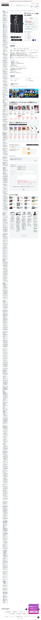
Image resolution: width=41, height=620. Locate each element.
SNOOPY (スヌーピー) (6, 252)
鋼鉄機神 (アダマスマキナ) (6, 72)
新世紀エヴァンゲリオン (5, 41)
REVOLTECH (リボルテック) (6, 290)
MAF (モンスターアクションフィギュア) (6, 465)
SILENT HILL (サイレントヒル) (6, 487)
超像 (4, 391)
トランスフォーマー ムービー (5, 61)
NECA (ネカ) (5, 545)
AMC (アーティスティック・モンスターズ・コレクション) (6, 353)
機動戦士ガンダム (5, 21)
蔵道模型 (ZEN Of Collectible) (6, 510)
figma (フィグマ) (5, 377)
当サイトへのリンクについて (27, 616)
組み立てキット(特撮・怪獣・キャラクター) (6, 556)
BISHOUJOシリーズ (5, 312)
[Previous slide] (10, 23)
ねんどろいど (5, 372)
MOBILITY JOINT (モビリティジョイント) (6, 197)
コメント (12, 174)
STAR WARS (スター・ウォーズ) (6, 114)
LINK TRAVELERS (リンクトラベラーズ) (6, 188)
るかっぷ (5, 443)
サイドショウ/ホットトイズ (6, 537)
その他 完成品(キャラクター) (6, 180)
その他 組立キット (6, 298)
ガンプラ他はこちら (5, 590)
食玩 (4, 53)
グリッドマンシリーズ (5, 143)
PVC (30, 35)
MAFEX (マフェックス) (5, 246)
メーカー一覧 (5, 598)
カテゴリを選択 (4, 5)
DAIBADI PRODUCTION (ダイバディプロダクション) (6, 512)
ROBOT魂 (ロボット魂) (6, 170)
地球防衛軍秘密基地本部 (5, 529)
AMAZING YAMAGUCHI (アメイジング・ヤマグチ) (6, 287)
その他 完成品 (5, 247)
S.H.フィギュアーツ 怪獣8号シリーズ (16, 72)
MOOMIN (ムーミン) (5, 254)
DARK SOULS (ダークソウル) (6, 488)
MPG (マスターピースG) (5, 76)
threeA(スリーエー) (5, 535)
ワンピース (5, 35)
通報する (35, 160)
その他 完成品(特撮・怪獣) (6, 179)
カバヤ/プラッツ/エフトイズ (5, 565)
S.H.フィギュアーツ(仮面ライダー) (6, 58)
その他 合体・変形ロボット (6, 146)
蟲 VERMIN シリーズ (6, 504)
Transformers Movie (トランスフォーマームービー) (6, 78)
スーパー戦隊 (5, 175)
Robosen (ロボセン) (5, 517)
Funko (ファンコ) (5, 547)
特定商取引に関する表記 (19, 616)
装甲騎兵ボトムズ (5, 221)
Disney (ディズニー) (5, 116)
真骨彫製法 (5, 60)
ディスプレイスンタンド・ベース (5, 574)
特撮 (4, 140)
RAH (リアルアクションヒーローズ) (6, 241)
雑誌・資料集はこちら (5, 593)
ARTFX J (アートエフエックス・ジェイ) (6, 323)
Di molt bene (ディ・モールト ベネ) (6, 539)
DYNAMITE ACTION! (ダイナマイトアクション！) (5, 459)
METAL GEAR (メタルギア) (6, 492)
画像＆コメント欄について (18, 146)
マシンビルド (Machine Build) (5, 445)
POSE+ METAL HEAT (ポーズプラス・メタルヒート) (6, 154)
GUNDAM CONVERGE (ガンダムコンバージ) (5, 193)
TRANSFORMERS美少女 (6, 319)
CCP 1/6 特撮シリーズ (5, 359)
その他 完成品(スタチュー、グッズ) (6, 499)
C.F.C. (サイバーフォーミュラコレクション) (6, 432)
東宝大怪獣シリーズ (5, 335)
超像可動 (5, 392)
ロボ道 (4, 404)
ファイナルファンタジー (5, 33)
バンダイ (29, 33)
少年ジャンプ (5, 97)
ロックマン (5, 31)
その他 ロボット (6, 566)
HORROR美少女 (6, 313)
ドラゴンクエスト (5, 16)
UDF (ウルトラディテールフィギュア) (6, 239)
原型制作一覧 (5, 599)
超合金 (4, 169)
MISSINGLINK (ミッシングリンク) (6, 74)
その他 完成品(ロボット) (6, 177)
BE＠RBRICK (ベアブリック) (6, 237)
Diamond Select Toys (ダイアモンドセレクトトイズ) (6, 542)
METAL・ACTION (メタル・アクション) (6, 455)
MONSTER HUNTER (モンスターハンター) (6, 479)
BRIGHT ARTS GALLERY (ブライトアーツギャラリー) (5, 266)
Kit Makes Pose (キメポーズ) (6, 136)
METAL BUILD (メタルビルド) (5, 127)
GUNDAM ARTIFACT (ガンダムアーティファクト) (6, 201)
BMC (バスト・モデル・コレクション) (5, 361)
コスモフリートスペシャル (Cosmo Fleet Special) (5, 441)
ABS (28, 35)
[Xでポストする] (33, 40)
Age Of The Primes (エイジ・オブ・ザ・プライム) (5, 82)
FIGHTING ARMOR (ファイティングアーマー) (6, 415)
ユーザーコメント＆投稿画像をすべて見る (32, 144)
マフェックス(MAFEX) (5, 50)
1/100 (4, 101)
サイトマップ (34, 616)
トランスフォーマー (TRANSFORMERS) (6, 216)
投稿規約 (14, 186)
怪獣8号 (29, 38)
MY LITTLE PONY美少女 (5, 318)
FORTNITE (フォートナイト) (6, 306)
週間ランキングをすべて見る (13, 124)
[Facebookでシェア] (35, 40)
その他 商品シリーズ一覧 (6, 66)
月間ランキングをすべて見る (22, 124)
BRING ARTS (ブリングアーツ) (6, 264)
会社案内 (6, 616)
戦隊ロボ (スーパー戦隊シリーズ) (6, 138)
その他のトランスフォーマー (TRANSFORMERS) (6, 85)
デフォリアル (5, 340)
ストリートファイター (5, 28)
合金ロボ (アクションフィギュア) (6, 160)
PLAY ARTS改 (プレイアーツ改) (6, 262)
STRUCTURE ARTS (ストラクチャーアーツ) (6, 269)
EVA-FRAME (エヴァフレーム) (6, 199)
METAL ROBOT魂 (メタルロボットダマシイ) (6, 129)
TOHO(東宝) (5, 524)
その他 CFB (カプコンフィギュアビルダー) (5, 482)
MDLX (4, 407)
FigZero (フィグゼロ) (6, 406)
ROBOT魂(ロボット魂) (5, 63)
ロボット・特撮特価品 (5, 12)
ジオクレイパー (5, 579)
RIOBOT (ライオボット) (6, 413)
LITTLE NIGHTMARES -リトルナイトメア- (5, 496)
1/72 (4, 100)
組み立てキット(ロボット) (5, 554)
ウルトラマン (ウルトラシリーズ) (6, 95)
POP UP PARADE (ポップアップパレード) (6, 374)
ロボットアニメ (5, 139)
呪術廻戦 (5, 34)
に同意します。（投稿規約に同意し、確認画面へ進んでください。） (24, 186)
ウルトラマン (5, 29)
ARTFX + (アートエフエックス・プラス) (6, 326)
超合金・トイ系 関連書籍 (5, 583)
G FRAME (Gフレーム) (6, 191)
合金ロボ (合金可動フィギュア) (6, 165)
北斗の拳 (5, 399)
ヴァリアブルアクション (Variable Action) (5, 438)
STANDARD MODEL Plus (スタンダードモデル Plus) (6, 476)
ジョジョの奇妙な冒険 (5, 37)
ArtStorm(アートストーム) (5, 508)
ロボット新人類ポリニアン (5, 122)
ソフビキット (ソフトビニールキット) (6, 296)
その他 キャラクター (6, 569)
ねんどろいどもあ (5, 379)
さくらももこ (5, 255)
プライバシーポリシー (12, 616)
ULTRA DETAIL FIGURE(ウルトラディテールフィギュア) (5, 55)
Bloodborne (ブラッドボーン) (6, 494)
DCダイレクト (5, 544)
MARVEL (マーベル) (6, 112)
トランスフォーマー (5, 22)
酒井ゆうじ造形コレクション (5, 341)
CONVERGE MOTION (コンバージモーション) (5, 185)
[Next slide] (23, 23)
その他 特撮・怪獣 (6, 568)
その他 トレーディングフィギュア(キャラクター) (6, 209)
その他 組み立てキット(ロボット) (6, 183)
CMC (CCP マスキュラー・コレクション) (5, 356)
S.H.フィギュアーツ (5, 52)
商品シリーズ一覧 (5, 601)
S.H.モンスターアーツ (5, 65)
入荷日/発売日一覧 (6, 597)
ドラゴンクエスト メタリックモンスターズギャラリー (6, 47)
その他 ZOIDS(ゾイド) (5, 107)
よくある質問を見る (23, 235)
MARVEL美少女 (5, 314)
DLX (4, 408)
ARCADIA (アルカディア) (5, 515)
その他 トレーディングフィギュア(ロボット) (6, 204)
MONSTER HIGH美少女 (6, 316)
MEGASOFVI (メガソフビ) (6, 285)
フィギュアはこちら (5, 586)
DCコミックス (5, 113)
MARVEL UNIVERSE (5, 19)
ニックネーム (13, 171)
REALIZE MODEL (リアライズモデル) (6, 103)
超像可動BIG (5, 393)
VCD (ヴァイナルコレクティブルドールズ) (6, 244)
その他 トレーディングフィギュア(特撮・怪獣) (6, 207)
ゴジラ (4, 96)
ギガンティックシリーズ (5, 339)
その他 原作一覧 (6, 42)
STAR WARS (5, 17)
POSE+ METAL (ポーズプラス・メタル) (6, 151)
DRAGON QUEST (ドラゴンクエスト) (5, 278)
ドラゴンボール (5, 30)
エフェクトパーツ (5, 578)
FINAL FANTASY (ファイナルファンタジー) (6, 275)
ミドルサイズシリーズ (5, 351)
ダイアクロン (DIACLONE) (5, 88)
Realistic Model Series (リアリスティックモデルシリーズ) (6, 428)
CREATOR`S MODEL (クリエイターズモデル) (6, 474)
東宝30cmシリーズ (6, 337)
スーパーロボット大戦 (5, 38)
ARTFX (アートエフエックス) (6, 321)
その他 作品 (5, 117)
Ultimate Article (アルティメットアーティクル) (5, 434)
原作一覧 (5, 602)
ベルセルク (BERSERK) (5, 490)
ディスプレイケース (5, 576)
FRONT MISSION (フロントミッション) (6, 280)
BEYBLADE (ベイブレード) (6, 226)
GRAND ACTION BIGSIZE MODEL (6, 457)
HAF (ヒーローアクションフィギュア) (6, 462)
